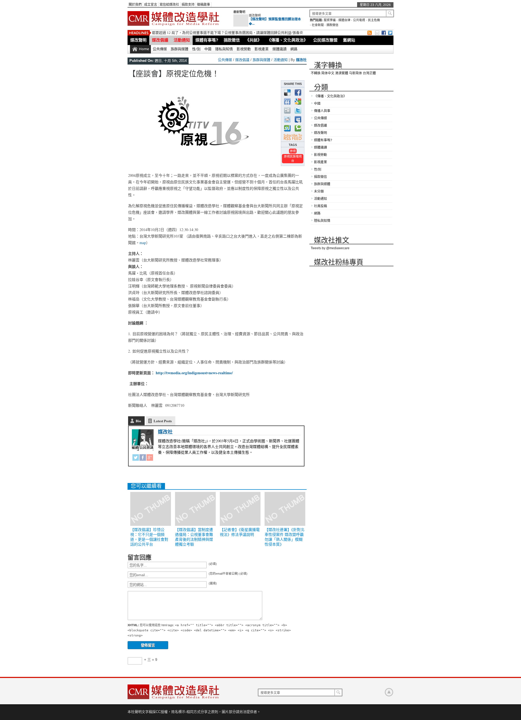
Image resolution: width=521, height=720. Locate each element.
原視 (293, 151)
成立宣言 (150, 5)
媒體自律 (344, 20)
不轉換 (315, 73)
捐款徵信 (332, 25)
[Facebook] (142, 458)
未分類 (319, 191)
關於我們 (135, 5)
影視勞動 (244, 48)
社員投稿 (320, 206)
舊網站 (349, 40)
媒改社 (301, 60)
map (142, 242)
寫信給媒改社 (169, 5)
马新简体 (355, 73)
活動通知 (182, 40)
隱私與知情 (224, 48)
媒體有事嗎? (206, 40)
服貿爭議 (330, 20)
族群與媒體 (179, 48)
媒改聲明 (255, 15)
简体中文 (327, 73)
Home (144, 48)
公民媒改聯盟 (325, 40)
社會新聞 (318, 25)
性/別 (196, 48)
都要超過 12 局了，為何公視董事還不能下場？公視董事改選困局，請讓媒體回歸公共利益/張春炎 (227, 33)
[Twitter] (135, 458)
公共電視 (359, 20)
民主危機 (374, 20)
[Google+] (150, 458)
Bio (138, 420)
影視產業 (262, 48)
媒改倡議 (160, 40)
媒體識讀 (279, 48)
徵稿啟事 (203, 5)
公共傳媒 (160, 48)
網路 (293, 48)
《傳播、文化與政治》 (287, 40)
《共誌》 (253, 40)
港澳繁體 (341, 73)
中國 (207, 48)
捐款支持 (188, 5)
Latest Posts (163, 420)
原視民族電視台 (293, 158)
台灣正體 (369, 73)
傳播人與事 (322, 111)
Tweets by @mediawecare (330, 248)
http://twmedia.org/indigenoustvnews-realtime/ (194, 373)
